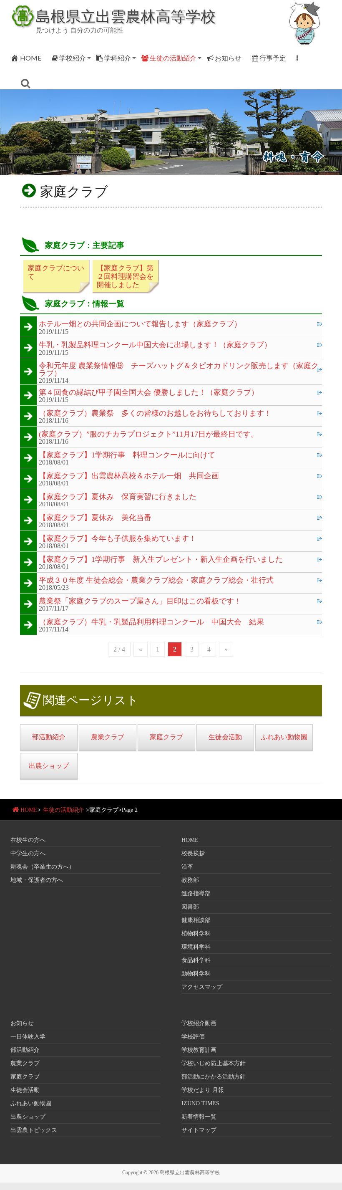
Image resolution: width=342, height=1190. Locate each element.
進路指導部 (196, 893)
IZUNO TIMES (200, 1103)
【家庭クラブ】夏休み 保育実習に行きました (117, 497)
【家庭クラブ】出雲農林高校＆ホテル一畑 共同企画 (129, 476)
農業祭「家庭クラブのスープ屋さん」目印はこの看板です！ (140, 601)
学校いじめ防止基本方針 (213, 1063)
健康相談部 (196, 920)
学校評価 (193, 1036)
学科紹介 (117, 58)
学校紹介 (72, 58)
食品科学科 (196, 960)
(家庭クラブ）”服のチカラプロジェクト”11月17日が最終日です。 (148, 434)
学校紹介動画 (198, 1023)
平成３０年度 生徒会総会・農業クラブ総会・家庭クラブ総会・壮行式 (156, 580)
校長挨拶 (193, 853)
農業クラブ (25, 1063)
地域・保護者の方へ (36, 880)
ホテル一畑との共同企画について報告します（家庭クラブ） (140, 324)
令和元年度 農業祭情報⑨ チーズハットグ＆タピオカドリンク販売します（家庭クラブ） (179, 369)
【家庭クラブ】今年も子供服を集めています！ (117, 539)
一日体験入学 (27, 1036)
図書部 (190, 907)
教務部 (190, 880)
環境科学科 (196, 947)
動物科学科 (196, 973)
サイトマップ (198, 1130)
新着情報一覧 (198, 1117)
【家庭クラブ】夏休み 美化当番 (95, 518)
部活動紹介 (25, 1050)
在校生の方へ (27, 840)
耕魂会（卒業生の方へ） (42, 867)
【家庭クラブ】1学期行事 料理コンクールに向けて (127, 455)
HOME (30, 58)
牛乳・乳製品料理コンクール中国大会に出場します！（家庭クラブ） (155, 345)
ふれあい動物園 (30, 1103)
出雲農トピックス (33, 1130)
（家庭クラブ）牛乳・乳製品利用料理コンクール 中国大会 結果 (151, 622)
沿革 (187, 867)
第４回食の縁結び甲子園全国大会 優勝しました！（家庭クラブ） (149, 393)
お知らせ (228, 58)
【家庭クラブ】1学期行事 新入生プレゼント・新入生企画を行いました (161, 559)
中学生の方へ (27, 853)
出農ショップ (27, 1117)
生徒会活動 (25, 1090)
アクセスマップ (201, 987)
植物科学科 (196, 933)
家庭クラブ (25, 1077)
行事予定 (272, 58)
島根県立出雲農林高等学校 (125, 16)
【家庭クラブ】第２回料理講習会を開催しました (125, 276)
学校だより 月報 (202, 1090)
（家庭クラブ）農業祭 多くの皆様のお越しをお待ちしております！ (155, 413)
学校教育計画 (198, 1050)
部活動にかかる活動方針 (213, 1077)
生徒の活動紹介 (173, 58)
